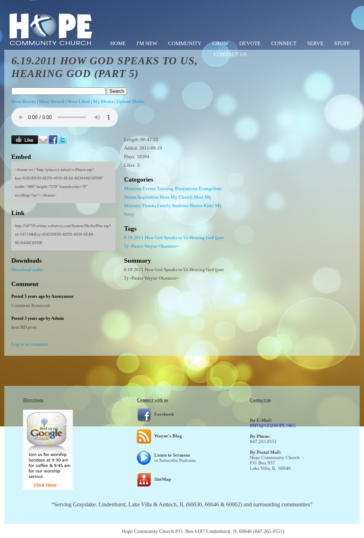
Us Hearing (194, 237)
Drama (130, 197)
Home (118, 43)
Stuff (342, 43)
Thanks (149, 205)
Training (165, 188)
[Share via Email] (43, 142)
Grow (220, 43)
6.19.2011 (134, 237)
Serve (315, 43)
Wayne (150, 246)
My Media (103, 101)
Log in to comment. (30, 344)
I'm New (146, 43)
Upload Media (130, 101)
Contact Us (230, 54)
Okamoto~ (169, 246)
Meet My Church (176, 197)
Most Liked (79, 101)
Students (180, 205)
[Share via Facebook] (53, 142)
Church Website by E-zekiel (314, 531)
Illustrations (186, 188)
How (149, 237)
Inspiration (148, 197)
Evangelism (210, 188)
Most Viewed (51, 101)
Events (149, 188)
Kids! (209, 205)
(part (219, 237)
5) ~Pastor (133, 246)
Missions (132, 188)
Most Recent (23, 101)
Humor (196, 205)
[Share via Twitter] (62, 142)
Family (164, 205)
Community (185, 43)
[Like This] (24, 142)
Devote (250, 43)
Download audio (27, 269)
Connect (283, 43)
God (159, 237)
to (180, 237)
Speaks (170, 237)
